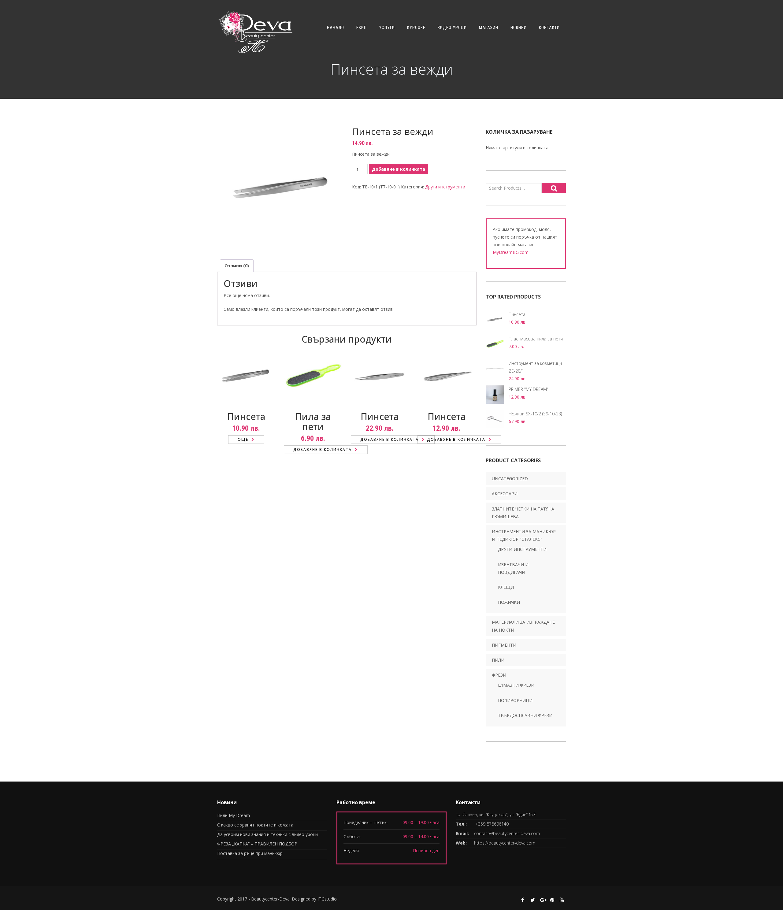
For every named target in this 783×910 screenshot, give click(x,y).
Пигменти (504, 645)
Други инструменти (445, 187)
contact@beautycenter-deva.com (507, 833)
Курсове (416, 27)
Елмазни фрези (516, 685)
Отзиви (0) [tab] (237, 266)
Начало (335, 27)
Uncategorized (510, 478)
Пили (498, 660)
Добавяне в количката (398, 169)
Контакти (549, 27)
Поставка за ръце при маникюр (250, 853)
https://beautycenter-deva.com (504, 843)
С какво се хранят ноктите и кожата (255, 825)
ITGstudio (327, 899)
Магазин (488, 27)
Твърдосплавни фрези (525, 715)
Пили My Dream (233, 815)
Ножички (509, 602)
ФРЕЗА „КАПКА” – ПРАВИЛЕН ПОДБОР (257, 844)
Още (243, 439)
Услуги (387, 27)
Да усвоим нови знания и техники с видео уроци (267, 834)
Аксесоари (505, 493)
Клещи (506, 587)
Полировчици (515, 700)
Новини (518, 27)
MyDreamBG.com (511, 252)
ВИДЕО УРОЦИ (452, 27)
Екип (361, 27)
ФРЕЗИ (499, 675)
